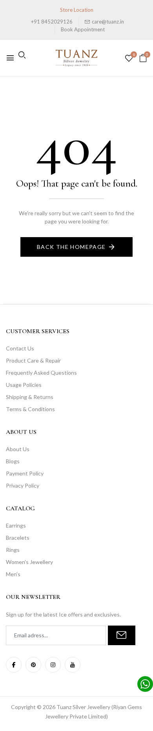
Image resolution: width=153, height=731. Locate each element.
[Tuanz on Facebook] (14, 665)
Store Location (76, 10)
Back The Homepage (71, 246)
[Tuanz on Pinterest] (33, 665)
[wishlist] (129, 58)
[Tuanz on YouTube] (72, 665)
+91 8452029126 (52, 21)
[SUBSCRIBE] (121, 635)
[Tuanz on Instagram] (53, 665)
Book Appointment (83, 29)
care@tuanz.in (108, 21)
